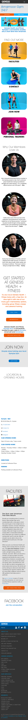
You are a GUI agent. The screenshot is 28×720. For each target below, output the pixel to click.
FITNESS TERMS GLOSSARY (8, 669)
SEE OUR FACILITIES (14, 335)
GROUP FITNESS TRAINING (8, 682)
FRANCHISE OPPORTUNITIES (8, 636)
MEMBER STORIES (5, 706)
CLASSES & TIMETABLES (7, 699)
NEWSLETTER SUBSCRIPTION (8, 648)
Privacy (6, 716)
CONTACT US (4, 650)
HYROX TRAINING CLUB (7, 680)
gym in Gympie (9, 578)
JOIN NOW (7, 14)
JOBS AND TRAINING (6, 643)
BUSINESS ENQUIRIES (6, 646)
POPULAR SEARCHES (6, 653)
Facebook (5, 431)
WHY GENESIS (4, 658)
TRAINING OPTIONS (6, 660)
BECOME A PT (4, 639)
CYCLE (2, 689)
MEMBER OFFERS (5, 703)
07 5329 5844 (6, 424)
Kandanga (19, 332)
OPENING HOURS (5, 701)
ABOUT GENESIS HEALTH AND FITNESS (11, 634)
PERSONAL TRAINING (6, 676)
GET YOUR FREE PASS (14, 588)
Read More (5, 583)
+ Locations (4, 671)
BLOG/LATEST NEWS (6, 698)
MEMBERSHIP (14, 319)
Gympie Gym (8, 328)
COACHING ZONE (5, 678)
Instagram (5, 434)
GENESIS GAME (5, 708)
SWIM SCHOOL (5, 683)
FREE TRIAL (21, 14)
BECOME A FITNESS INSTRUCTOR (9, 641)
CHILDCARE (4, 685)
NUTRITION (4, 690)
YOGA (2, 687)
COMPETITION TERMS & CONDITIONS (11, 704)
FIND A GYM (4, 662)
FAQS (2, 664)
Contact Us (6, 428)
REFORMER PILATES (6, 692)
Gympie (23, 330)
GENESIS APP (4, 709)
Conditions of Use (13, 716)
